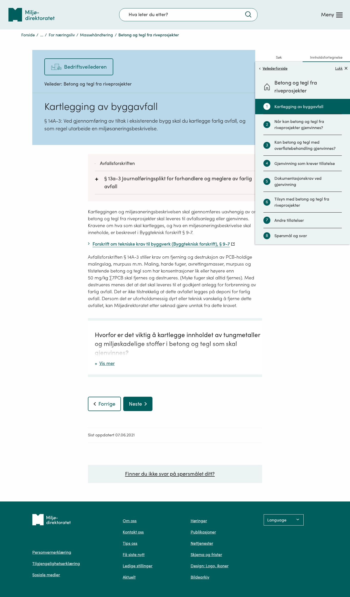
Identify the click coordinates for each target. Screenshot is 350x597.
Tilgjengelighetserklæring (56, 563)
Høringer (199, 520)
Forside (28, 34)
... (41, 34)
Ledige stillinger (137, 565)
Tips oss (130, 543)
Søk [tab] (279, 57)
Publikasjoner (203, 532)
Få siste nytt (134, 554)
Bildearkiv (200, 577)
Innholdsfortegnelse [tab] (326, 57)
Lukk (339, 68)
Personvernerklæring (51, 552)
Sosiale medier (46, 574)
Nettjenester (202, 543)
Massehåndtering (96, 34)
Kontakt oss (133, 532)
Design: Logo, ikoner (210, 565)
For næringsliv (62, 34)
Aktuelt (129, 577)
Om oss (130, 520)
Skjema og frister (206, 554)
